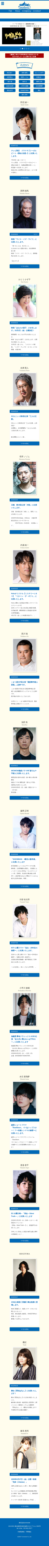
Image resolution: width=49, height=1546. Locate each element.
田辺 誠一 (10, 73)
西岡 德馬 (24, 73)
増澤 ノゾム (24, 77)
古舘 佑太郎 (9, 86)
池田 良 (24, 81)
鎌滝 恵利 (24, 95)
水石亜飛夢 (39, 86)
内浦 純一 (39, 77)
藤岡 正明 (39, 81)
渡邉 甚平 (10, 90)
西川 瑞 (10, 81)
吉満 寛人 (10, 77)
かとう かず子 (39, 73)
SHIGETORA (24, 90)
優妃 (39, 90)
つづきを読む (25, 178)
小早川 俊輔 (24, 86)
